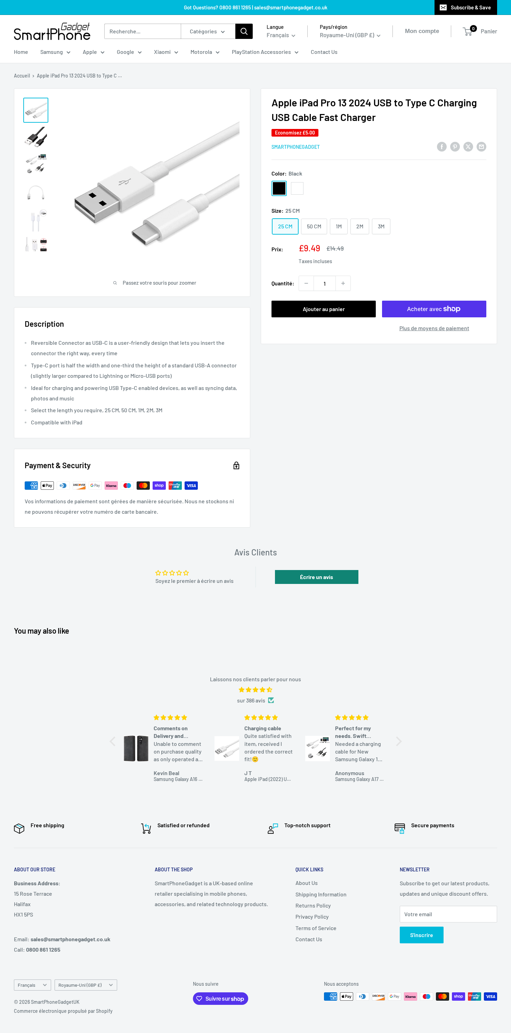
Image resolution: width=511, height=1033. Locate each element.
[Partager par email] (481, 146)
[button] (114, 741)
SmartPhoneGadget (295, 147)
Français (26, 985)
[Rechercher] (244, 31)
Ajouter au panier (324, 309)
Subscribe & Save (471, 7)
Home (21, 51)
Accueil (22, 76)
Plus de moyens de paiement (434, 328)
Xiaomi (162, 51)
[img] (256, 689)
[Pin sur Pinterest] (455, 146)
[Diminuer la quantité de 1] (306, 283)
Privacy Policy (312, 916)
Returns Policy (313, 905)
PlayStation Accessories (261, 51)
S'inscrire (421, 935)
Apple (90, 51)
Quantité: (282, 283)
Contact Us (324, 51)
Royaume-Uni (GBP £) (80, 985)
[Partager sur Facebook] (442, 146)
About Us (306, 882)
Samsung (51, 51)
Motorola (201, 51)
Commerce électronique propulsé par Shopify (63, 1011)
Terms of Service (315, 928)
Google (125, 51)
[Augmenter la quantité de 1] (343, 283)
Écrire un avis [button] (316, 577)
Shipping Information (321, 894)
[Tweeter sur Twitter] (468, 146)
